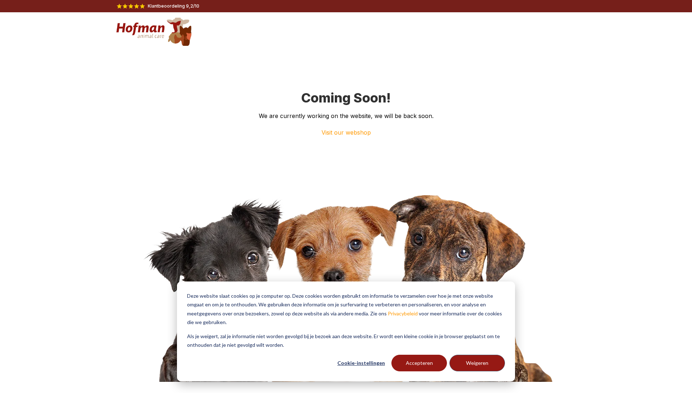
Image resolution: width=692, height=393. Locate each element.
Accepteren (419, 363)
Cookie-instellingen (361, 363)
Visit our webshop (346, 132)
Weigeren (477, 363)
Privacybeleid (403, 313)
